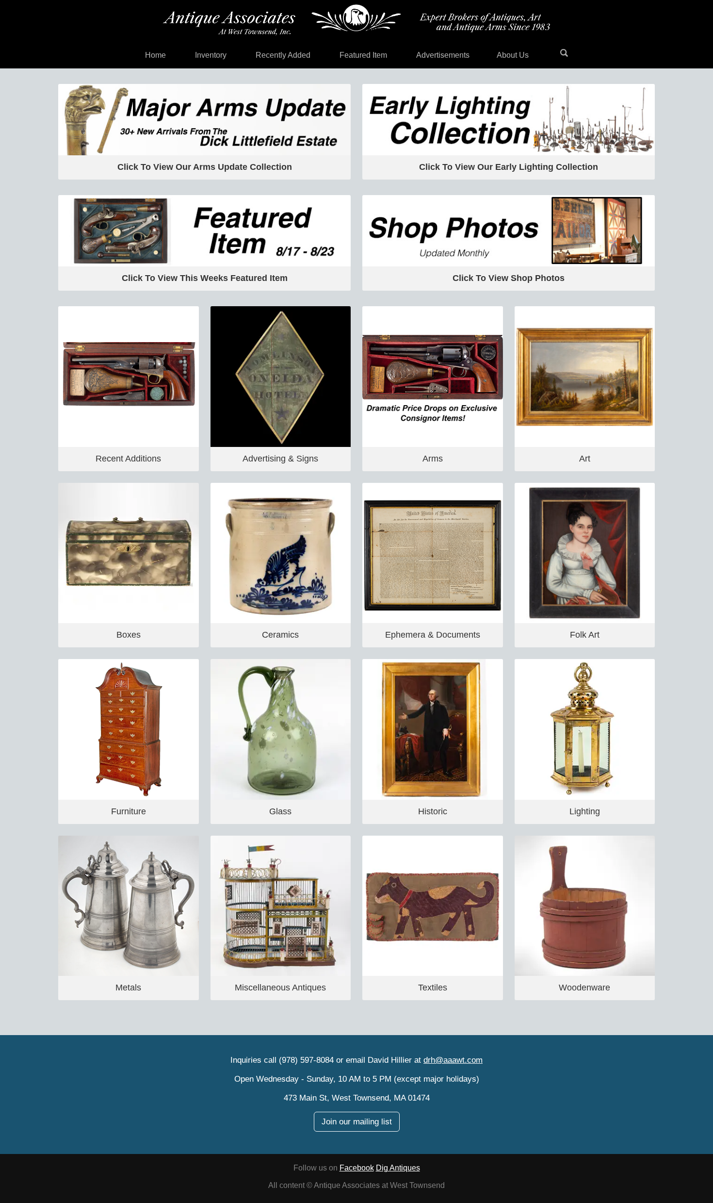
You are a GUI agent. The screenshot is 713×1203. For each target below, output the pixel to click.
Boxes (128, 635)
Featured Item (363, 55)
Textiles (432, 987)
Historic (432, 811)
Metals (128, 987)
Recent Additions (128, 458)
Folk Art (585, 635)
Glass (280, 811)
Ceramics (280, 635)
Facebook (357, 1168)
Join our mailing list (357, 1121)
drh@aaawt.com (453, 1060)
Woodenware (584, 987)
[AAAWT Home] (356, 20)
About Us (513, 55)
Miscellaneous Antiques (280, 987)
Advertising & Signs (280, 458)
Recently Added (283, 55)
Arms (432, 458)
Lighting (584, 811)
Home (155, 55)
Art (584, 458)
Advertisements (443, 55)
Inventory (211, 55)
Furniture (128, 811)
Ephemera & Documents (432, 635)
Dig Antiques (398, 1168)
